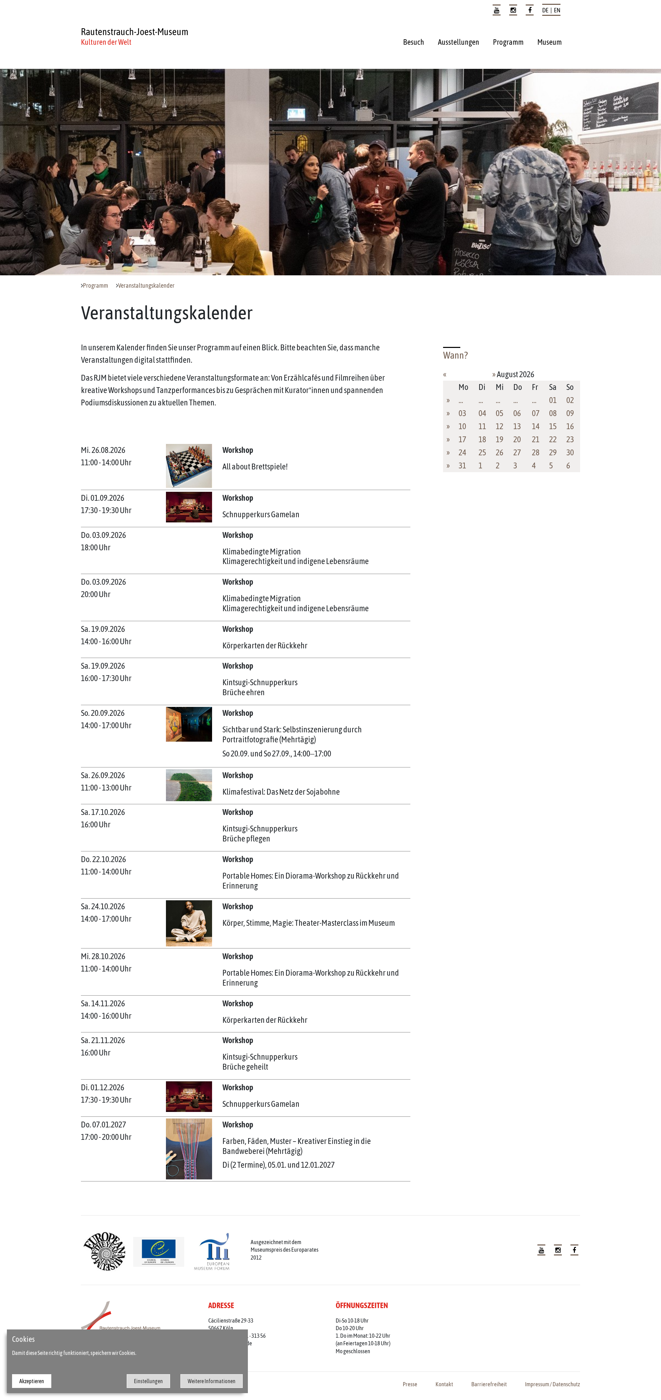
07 (535, 413)
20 (517, 439)
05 (499, 413)
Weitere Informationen (211, 1381)
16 (570, 426)
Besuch (413, 42)
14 (535, 426)
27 (517, 452)
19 (499, 439)
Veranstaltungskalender (146, 286)
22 (553, 439)
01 (553, 400)
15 (553, 426)
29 (553, 452)
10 (462, 426)
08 (553, 413)
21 (535, 439)
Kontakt (444, 1384)
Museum (549, 42)
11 (482, 426)
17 (462, 439)
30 (570, 452)
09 (570, 413)
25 (482, 452)
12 (499, 426)
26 (499, 452)
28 (535, 452)
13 (517, 426)
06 (517, 413)
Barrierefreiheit (489, 1384)
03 (462, 413)
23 (570, 439)
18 (482, 439)
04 (482, 413)
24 (462, 452)
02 (570, 400)
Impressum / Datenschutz (552, 1384)
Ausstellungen (458, 42)
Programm (508, 42)
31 (462, 465)
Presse (410, 1384)
